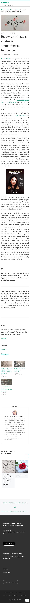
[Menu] (28, 3)
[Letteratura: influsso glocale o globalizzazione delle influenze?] (6, 382)
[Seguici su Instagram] (12, 600)
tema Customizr (22, 595)
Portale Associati (9, 543)
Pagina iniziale (4, 9)
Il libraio (3, 338)
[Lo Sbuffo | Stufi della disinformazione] (5, 2)
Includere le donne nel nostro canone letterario (19, 370)
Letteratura (12, 9)
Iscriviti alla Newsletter (10, 582)
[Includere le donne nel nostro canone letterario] (19, 364)
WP (10, 595)
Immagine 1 (5, 354)
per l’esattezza (20, 115)
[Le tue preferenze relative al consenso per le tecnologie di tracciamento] (27, 600)
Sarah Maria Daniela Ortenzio (10, 54)
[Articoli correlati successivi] (27, 456)
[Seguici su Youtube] (20, 600)
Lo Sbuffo (11, 593)
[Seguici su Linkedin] (17, 600)
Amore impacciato (21, 475)
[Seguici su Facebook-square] (14, 600)
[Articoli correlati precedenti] (23, 456)
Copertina (4, 350)
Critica (17, 9)
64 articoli (8, 439)
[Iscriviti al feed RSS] (9, 600)
